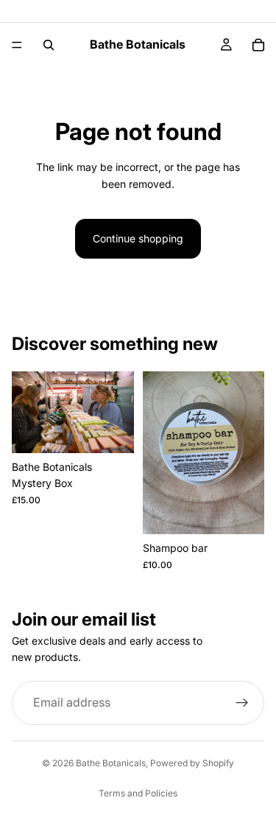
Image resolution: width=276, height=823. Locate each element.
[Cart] (258, 45)
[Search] (48, 45)
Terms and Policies (138, 793)
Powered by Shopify (192, 762)
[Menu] (17, 45)
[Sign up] (242, 702)
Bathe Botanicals (111, 762)
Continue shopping (138, 238)
